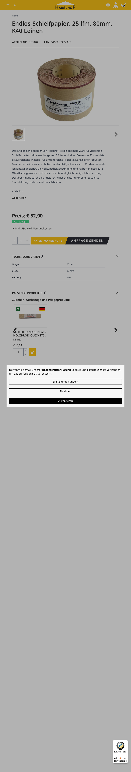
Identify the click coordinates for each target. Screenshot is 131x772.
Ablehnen (65, 391)
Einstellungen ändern (65, 381)
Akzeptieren (65, 401)
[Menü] (126, 742)
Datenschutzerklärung (56, 370)
